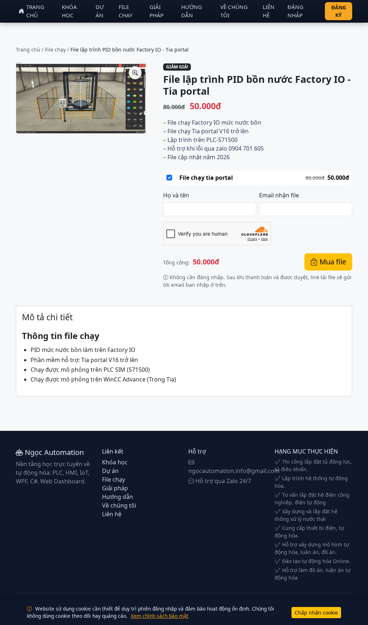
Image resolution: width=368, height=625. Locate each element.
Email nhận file (279, 195)
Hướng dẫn (191, 11)
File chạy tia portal (206, 178)
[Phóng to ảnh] (135, 72)
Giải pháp (157, 11)
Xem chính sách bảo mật (159, 615)
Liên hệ (269, 11)
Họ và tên (176, 195)
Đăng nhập (295, 11)
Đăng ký (338, 11)
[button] (81, 98)
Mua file (332, 262)
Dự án (100, 11)
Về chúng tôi (234, 11)
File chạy (126, 11)
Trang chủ (35, 11)
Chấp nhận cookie (316, 612)
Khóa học (69, 11)
